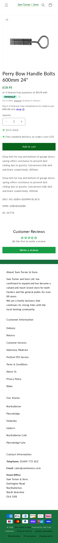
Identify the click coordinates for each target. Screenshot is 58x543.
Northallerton (13, 406)
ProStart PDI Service (17, 357)
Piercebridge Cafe (15, 442)
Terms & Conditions (17, 364)
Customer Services (16, 342)
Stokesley (11, 420)
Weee (9, 386)
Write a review (29, 250)
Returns (10, 335)
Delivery (10, 328)
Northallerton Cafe (16, 435)
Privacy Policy (13, 379)
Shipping (17, 101)
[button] (6, 5)
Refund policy (14, 536)
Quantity (6, 115)
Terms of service (24, 531)
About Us (11, 371)
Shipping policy (46, 536)
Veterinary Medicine (17, 350)
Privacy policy (30, 536)
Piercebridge (13, 413)
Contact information (44, 531)
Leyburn (10, 428)
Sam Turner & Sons (23, 527)
